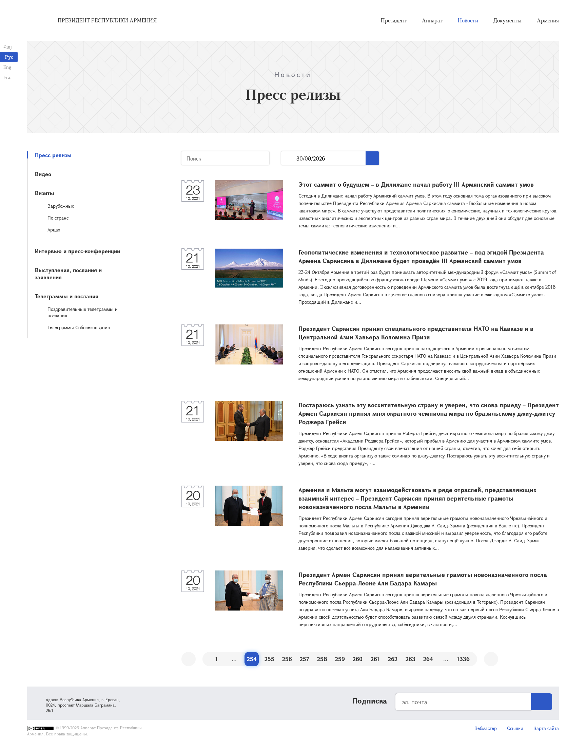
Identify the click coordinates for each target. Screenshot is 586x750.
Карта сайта (546, 728)
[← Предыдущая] (188, 659)
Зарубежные (60, 206)
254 (252, 658)
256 (287, 658)
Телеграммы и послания (66, 296)
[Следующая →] (491, 659)
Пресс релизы (53, 154)
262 (392, 658)
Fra (7, 77)
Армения (548, 20)
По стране (58, 217)
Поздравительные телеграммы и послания (82, 312)
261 (375, 658)
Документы (507, 20)
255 (269, 658)
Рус (9, 57)
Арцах (53, 229)
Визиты (44, 192)
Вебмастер (485, 728)
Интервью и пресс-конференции (77, 251)
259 (340, 658)
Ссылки (515, 728)
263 (410, 658)
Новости (468, 20)
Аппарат (432, 20)
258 (322, 658)
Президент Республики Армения (107, 20)
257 (304, 658)
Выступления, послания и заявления (68, 273)
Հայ (7, 46)
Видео (43, 173)
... (289, 158)
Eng (7, 67)
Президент (394, 20)
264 (428, 658)
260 (358, 658)
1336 (463, 658)
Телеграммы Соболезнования (78, 327)
